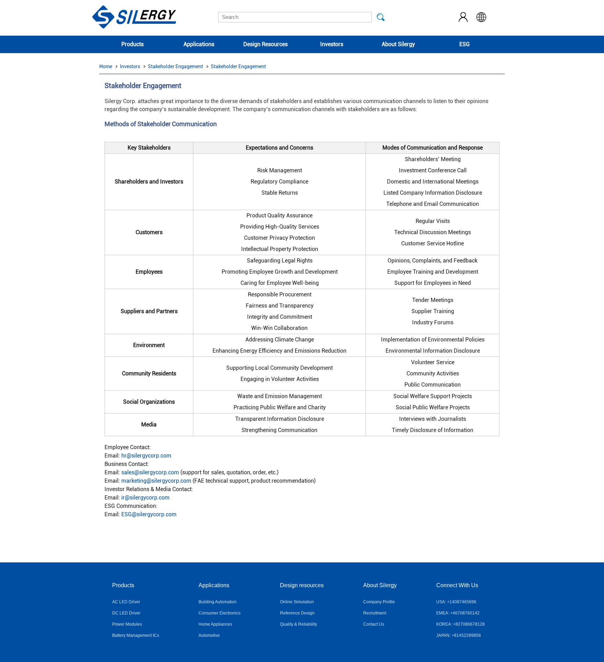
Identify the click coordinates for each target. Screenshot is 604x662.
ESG (464, 44)
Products (132, 44)
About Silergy (398, 44)
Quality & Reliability (298, 624)
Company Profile (379, 601)
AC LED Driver (126, 601)
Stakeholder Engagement (175, 66)
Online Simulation (297, 601)
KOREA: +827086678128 (460, 624)
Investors (331, 44)
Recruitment (374, 613)
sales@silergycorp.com (150, 472)
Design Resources (265, 44)
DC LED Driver (126, 613)
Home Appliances (215, 624)
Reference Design (297, 613)
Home (105, 66)
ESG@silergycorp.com (149, 514)
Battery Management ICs (135, 635)
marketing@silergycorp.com (156, 480)
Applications (199, 44)
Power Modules (127, 624)
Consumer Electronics (219, 613)
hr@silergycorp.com (146, 455)
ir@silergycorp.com (145, 497)
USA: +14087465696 (456, 601)
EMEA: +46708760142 (458, 613)
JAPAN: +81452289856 (458, 635)
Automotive (209, 635)
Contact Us (373, 624)
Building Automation (218, 601)
